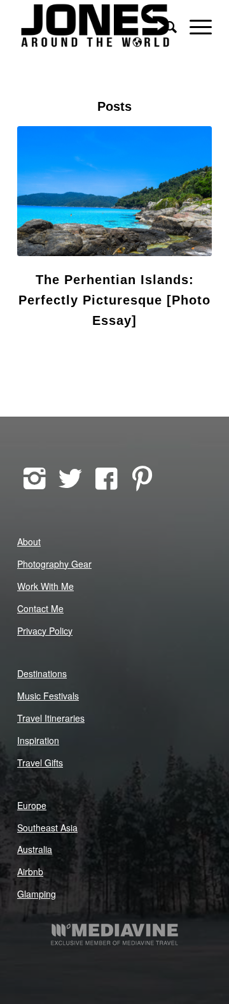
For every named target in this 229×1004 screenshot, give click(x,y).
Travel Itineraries (51, 718)
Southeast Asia (47, 827)
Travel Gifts (40, 762)
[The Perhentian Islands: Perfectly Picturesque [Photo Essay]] (114, 191)
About (29, 541)
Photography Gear (54, 563)
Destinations (42, 673)
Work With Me (45, 586)
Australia (34, 849)
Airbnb (30, 871)
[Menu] (194, 25)
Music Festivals (48, 695)
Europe (31, 805)
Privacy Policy (45, 630)
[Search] (164, 25)
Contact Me (40, 608)
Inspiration (38, 740)
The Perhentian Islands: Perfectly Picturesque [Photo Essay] (114, 300)
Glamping (36, 893)
